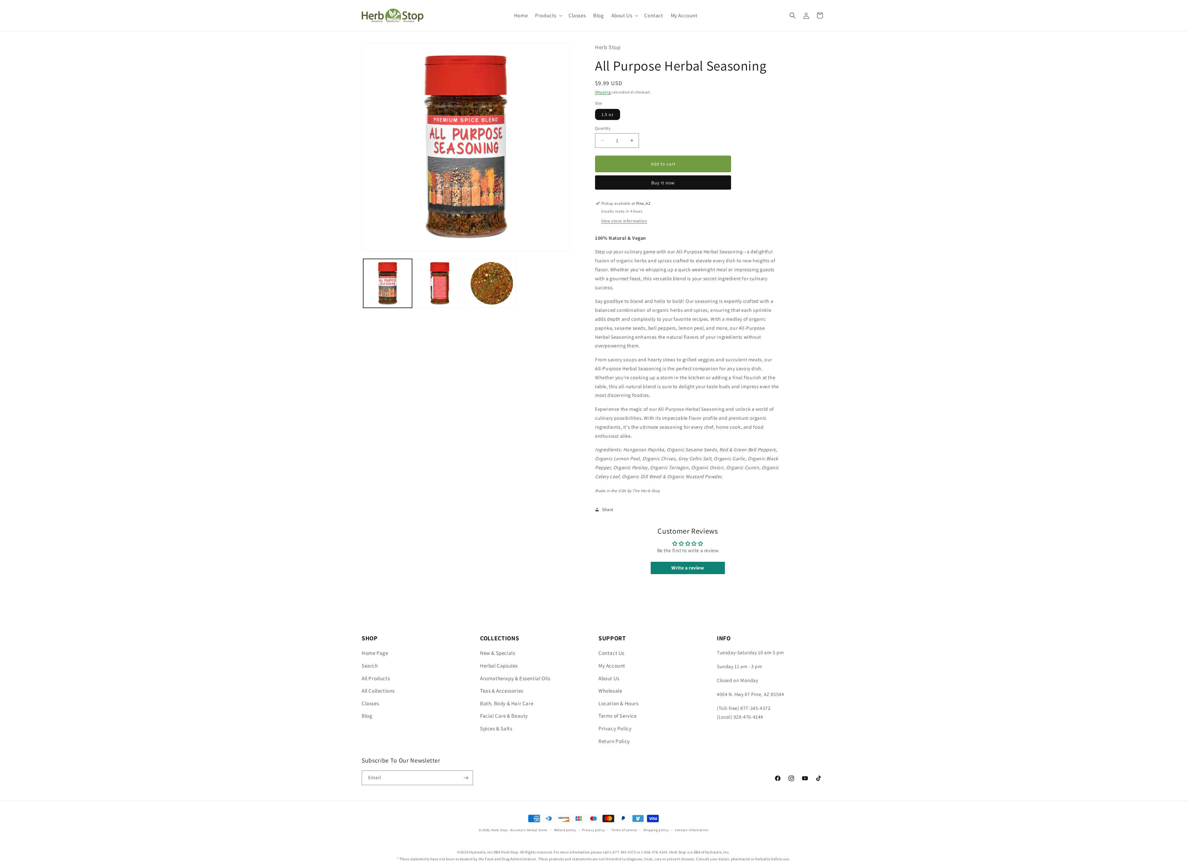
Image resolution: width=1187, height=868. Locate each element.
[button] (548, 15)
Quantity (603, 128)
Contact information (691, 830)
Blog (367, 715)
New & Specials (497, 653)
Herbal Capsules (499, 665)
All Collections (378, 690)
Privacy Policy (615, 728)
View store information (624, 221)
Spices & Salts (496, 728)
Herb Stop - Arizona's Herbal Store (519, 830)
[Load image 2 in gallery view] (439, 283)
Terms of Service (617, 715)
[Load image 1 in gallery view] (387, 283)
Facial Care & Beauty (504, 715)
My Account (611, 665)
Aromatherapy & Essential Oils (515, 678)
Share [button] (608, 509)
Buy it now (663, 183)
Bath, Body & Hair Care (506, 703)
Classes (370, 703)
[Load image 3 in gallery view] (491, 283)
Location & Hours (618, 703)
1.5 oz (608, 114)
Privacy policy (593, 830)
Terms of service (624, 830)
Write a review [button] (687, 568)
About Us (608, 678)
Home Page (375, 653)
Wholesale (610, 690)
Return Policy (614, 740)
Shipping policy (656, 830)
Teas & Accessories (501, 690)
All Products (376, 678)
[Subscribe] (466, 778)
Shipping (603, 92)
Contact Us (611, 653)
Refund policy (565, 830)
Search (370, 665)
